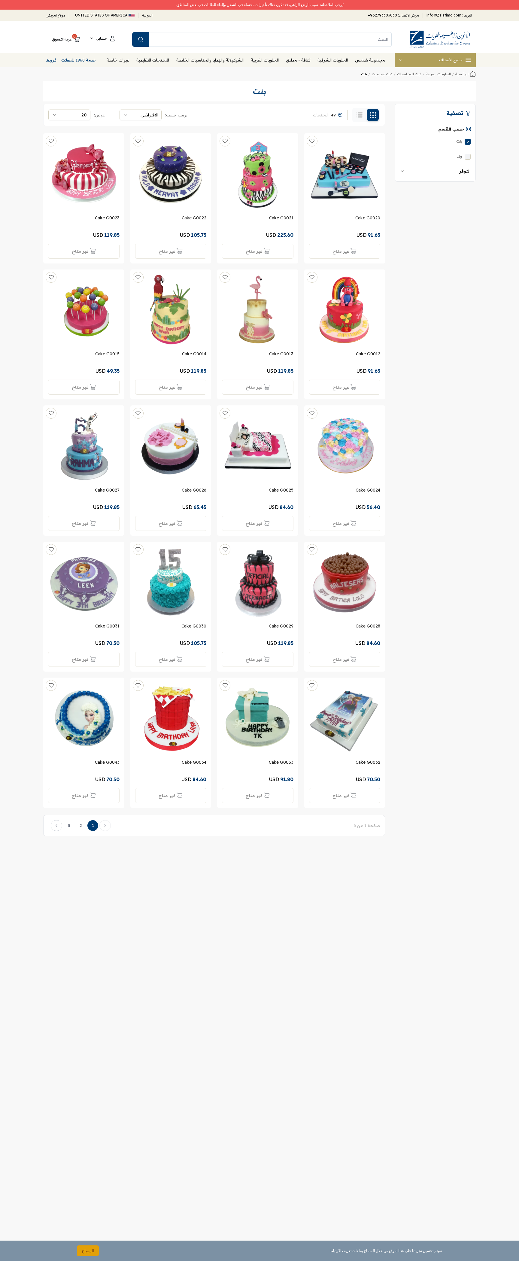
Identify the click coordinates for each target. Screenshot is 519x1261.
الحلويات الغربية (265, 60)
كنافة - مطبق (298, 60)
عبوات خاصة (118, 60)
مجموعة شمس (370, 60)
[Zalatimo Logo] (439, 39)
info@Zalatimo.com (444, 15)
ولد (459, 156)
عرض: (99, 115)
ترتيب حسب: (176, 115)
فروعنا (51, 60)
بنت (459, 141)
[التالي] (56, 825)
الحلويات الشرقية (332, 60)
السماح (88, 1250)
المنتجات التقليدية (152, 60)
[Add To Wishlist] (312, 141)
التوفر (465, 171)
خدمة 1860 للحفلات (78, 60)
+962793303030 (382, 15)
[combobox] (141, 115)
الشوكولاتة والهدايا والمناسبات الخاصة (210, 60)
